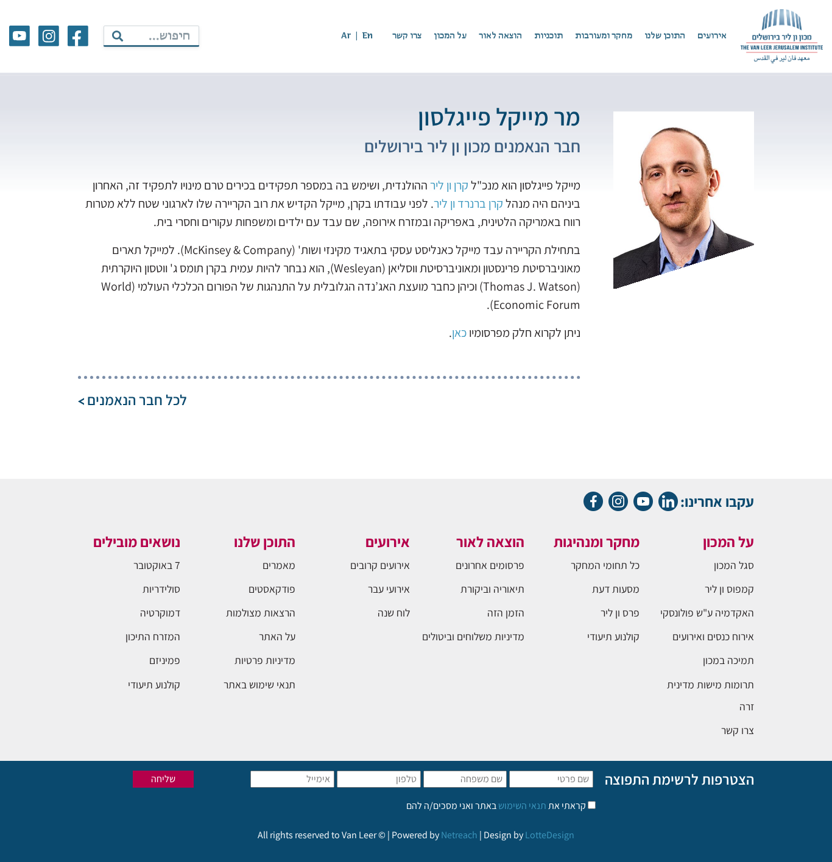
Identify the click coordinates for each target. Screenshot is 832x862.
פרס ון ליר (620, 613)
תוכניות (548, 36)
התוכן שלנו (664, 36)
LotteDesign (549, 834)
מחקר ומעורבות (603, 36)
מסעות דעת (616, 589)
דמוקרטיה (160, 613)
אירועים (712, 36)
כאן (459, 333)
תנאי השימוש (521, 805)
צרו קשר (406, 36)
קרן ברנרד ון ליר (468, 203)
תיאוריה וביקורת (492, 589)
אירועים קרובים (380, 565)
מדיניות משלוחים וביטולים (473, 636)
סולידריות (161, 589)
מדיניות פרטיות (264, 660)
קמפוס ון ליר (729, 589)
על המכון (450, 36)
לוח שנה (394, 613)
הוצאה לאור (500, 36)
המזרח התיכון (152, 636)
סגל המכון (734, 565)
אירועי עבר (389, 589)
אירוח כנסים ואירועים (713, 636)
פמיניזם (164, 660)
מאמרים (279, 565)
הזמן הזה (505, 613)
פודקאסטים (272, 589)
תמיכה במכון (728, 660)
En (367, 36)
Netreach (459, 834)
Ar (346, 36)
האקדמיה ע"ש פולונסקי (707, 613)
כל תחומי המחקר (605, 565)
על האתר (277, 636)
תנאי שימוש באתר (259, 684)
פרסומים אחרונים (490, 565)
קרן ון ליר (449, 185)
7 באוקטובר (156, 565)
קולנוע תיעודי (613, 636)
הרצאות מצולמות (260, 613)
